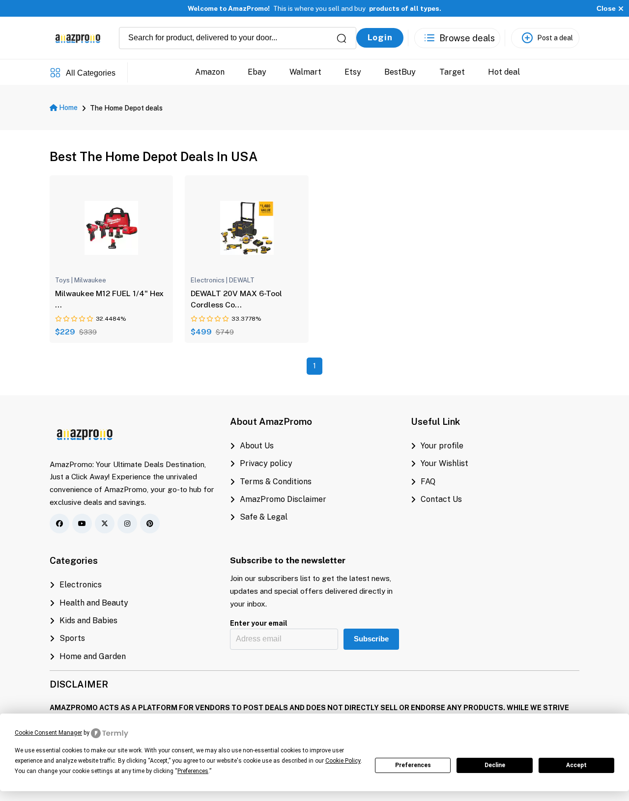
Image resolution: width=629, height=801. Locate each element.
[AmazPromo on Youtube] (82, 523)
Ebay (257, 72)
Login (380, 37)
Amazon (210, 72)
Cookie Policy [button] (343, 760)
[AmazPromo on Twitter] (104, 523)
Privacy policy (266, 463)
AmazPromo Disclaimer (283, 499)
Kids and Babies (88, 620)
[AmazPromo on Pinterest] (150, 523)
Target (451, 72)
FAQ (428, 481)
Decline (495, 765)
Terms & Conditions (276, 481)
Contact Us (441, 499)
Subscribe (371, 639)
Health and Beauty (93, 603)
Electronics (80, 584)
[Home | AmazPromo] (85, 433)
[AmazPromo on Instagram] (127, 523)
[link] (111, 227)
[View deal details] (75, 267)
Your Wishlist (444, 463)
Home (67, 107)
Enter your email (258, 623)
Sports (72, 638)
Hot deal (503, 72)
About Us (257, 445)
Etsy (352, 72)
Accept (576, 765)
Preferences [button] (192, 771)
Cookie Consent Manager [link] (48, 732)
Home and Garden (92, 656)
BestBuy (400, 72)
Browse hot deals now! (350, 11)
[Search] (341, 38)
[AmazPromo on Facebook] (59, 523)
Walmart (305, 72)
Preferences (413, 765)
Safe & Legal (263, 517)
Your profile (442, 445)
